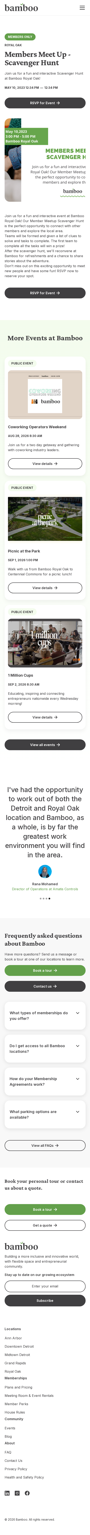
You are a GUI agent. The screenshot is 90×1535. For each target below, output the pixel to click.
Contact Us (13, 1461)
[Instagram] (17, 1493)
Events (10, 1428)
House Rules (15, 1412)
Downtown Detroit (19, 1346)
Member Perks (16, 1404)
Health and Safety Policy (24, 1477)
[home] (21, 8)
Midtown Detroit (17, 1355)
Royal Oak (13, 1371)
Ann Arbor (13, 1338)
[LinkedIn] (7, 1493)
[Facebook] (27, 1493)
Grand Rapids (15, 1363)
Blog (8, 1436)
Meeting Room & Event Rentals (29, 1396)
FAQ (8, 1452)
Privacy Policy (16, 1469)
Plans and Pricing (18, 1387)
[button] (81, 8)
